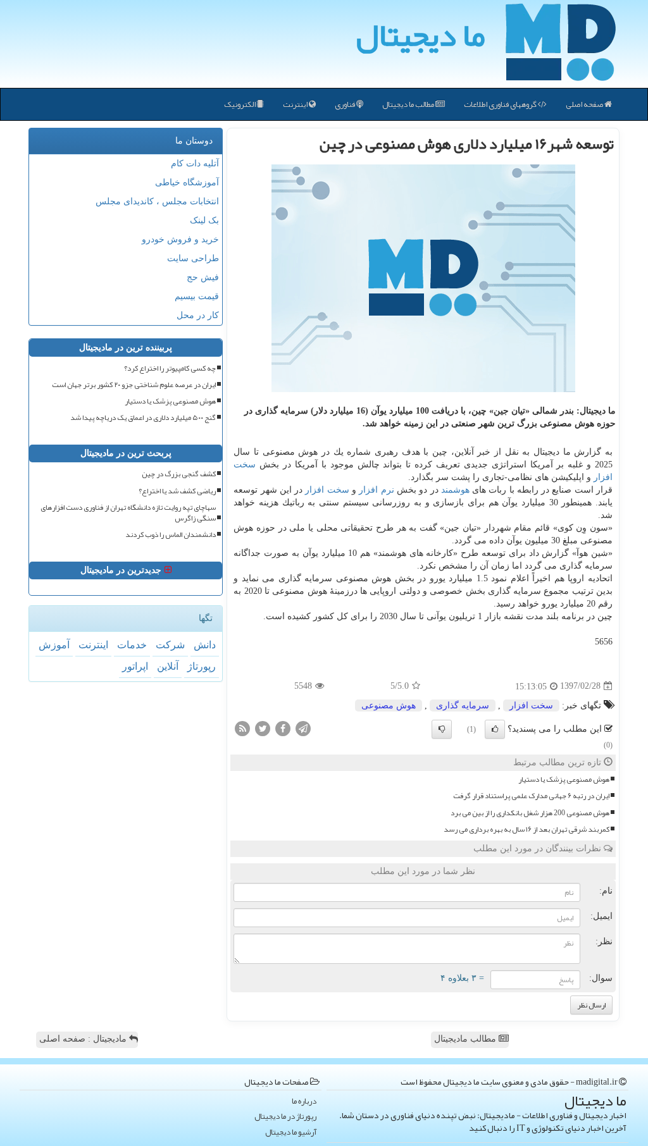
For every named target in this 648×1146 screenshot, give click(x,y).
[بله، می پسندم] (495, 729)
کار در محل (198, 315)
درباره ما (304, 1101)
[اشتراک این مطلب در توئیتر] (262, 727)
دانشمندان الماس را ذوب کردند (170, 534)
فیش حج (203, 277)
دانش (205, 644)
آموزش (54, 644)
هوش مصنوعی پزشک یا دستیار (563, 779)
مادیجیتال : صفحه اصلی (84, 1039)
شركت (170, 644)
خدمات (132, 644)
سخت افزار (327, 490)
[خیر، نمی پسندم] (442, 729)
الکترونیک (240, 104)
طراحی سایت (193, 258)
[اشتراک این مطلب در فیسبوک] (283, 727)
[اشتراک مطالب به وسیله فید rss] (242, 727)
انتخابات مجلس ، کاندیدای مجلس (157, 201)
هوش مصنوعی (388, 705)
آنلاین (167, 666)
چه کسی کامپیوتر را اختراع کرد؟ (170, 368)
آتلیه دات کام (195, 163)
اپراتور (135, 666)
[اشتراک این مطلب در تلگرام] (303, 727)
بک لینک (204, 220)
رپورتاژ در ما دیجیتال (285, 1116)
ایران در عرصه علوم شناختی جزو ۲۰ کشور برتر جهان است (134, 385)
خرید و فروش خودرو (180, 239)
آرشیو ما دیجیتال (290, 1132)
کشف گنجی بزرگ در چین (179, 474)
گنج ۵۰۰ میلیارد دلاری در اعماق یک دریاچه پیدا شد (143, 417)
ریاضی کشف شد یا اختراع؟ (177, 491)
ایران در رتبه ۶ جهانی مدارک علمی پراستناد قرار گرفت (531, 796)
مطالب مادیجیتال (466, 1039)
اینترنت (296, 104)
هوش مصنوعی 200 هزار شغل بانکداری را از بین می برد (530, 813)
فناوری (345, 104)
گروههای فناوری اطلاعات (501, 104)
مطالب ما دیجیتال (408, 104)
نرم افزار (376, 490)
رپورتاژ (201, 666)
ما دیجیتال (420, 35)
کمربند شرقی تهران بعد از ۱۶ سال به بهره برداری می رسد (526, 829)
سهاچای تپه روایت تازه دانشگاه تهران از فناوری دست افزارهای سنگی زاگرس (128, 513)
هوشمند (455, 490)
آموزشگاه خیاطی (187, 182)
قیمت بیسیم (197, 296)
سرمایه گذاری (462, 705)
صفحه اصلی (585, 104)
